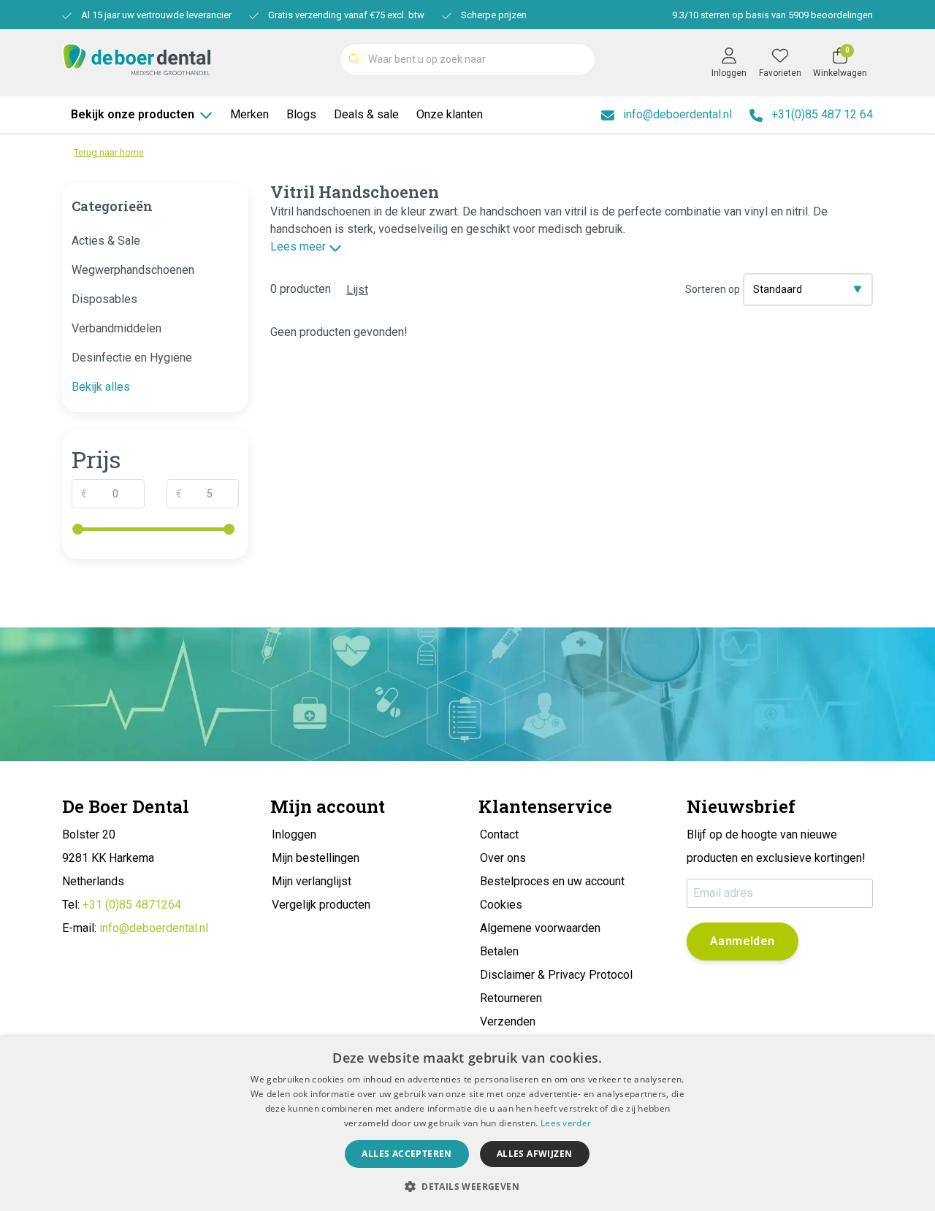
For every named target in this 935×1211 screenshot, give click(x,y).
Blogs (301, 114)
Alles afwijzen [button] (535, 1153)
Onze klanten (449, 114)
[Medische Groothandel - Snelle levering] (136, 58)
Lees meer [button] (299, 246)
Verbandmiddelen (116, 328)
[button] (467, 1186)
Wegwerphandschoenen (133, 270)
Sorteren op (712, 289)
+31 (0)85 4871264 (132, 905)
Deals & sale (366, 114)
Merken (249, 114)
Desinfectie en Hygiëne (132, 357)
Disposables (104, 299)
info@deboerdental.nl (153, 928)
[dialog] (467, 1123)
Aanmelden (742, 941)
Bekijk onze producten (132, 114)
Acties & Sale (106, 241)
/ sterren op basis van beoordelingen (772, 14)
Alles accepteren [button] (406, 1153)
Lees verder (566, 1123)
